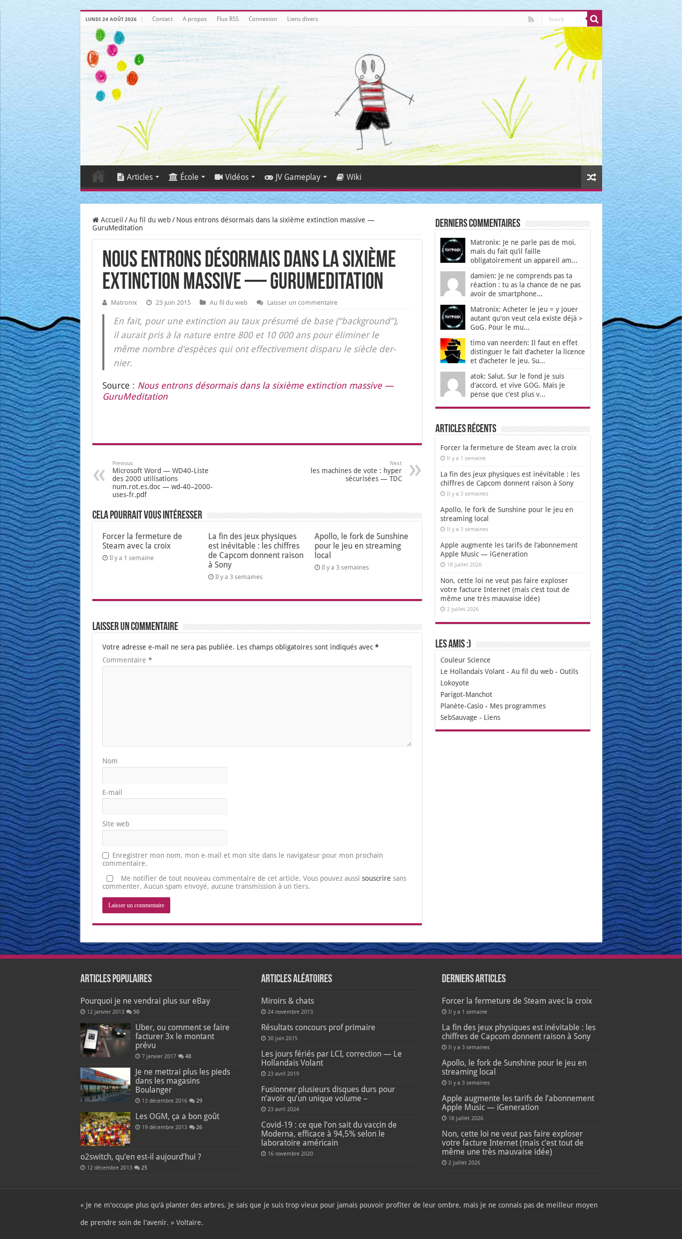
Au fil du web (150, 220)
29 (199, 1101)
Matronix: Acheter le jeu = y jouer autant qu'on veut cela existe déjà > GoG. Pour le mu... (526, 318)
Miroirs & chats (287, 1001)
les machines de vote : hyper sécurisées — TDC (356, 471)
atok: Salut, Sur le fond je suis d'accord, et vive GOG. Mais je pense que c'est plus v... (517, 385)
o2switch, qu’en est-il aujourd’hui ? (140, 1157)
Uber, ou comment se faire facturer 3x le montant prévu (182, 1036)
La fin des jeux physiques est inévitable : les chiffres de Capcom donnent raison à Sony (256, 551)
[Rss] (531, 19)
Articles (140, 177)
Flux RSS (228, 18)
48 (188, 1056)
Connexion (263, 18)
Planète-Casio (461, 706)
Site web (115, 824)
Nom (110, 761)
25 (144, 1168)
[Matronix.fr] (341, 96)
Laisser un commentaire (302, 302)
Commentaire (127, 660)
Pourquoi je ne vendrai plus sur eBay (145, 1001)
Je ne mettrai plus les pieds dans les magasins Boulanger (182, 1081)
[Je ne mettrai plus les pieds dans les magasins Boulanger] (105, 1085)
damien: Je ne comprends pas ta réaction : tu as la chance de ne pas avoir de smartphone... (525, 285)
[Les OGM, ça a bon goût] (105, 1129)
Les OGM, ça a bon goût (177, 1116)
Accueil (98, 175)
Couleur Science (465, 660)
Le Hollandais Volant (472, 671)
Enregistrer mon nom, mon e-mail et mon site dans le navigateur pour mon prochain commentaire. (242, 859)
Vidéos (237, 177)
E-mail (112, 792)
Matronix (124, 302)
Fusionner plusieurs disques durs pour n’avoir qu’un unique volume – (328, 1094)
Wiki (353, 177)
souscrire (376, 878)
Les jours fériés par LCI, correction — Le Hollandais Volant (331, 1058)
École (189, 177)
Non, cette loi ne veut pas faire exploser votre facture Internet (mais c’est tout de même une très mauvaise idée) (505, 590)
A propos (195, 18)
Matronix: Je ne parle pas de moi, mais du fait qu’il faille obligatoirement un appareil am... (524, 251)
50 (136, 1012)
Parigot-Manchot (466, 694)
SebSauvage (458, 717)
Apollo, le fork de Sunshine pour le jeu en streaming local (361, 546)
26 (199, 1127)
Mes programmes (518, 706)
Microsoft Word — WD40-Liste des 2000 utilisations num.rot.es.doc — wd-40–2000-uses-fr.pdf (162, 479)
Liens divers (302, 18)
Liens (492, 717)
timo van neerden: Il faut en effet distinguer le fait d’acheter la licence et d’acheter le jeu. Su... (527, 352)
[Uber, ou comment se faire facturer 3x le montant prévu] (105, 1040)
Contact (162, 18)
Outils (569, 671)
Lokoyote (454, 683)
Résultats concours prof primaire (318, 1027)
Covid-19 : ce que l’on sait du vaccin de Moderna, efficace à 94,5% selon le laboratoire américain (329, 1134)
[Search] (594, 18)
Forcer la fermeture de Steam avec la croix (142, 541)
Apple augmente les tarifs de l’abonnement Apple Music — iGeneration (518, 1103)
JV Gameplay (298, 177)
